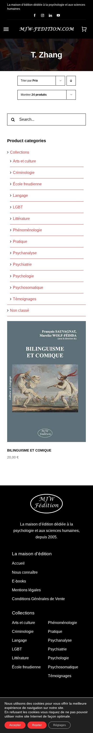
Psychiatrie (22, 264)
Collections (19, 152)
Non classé (19, 310)
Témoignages (24, 299)
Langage (20, 195)
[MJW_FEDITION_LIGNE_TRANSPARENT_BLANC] (46, 28)
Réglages (59, 725)
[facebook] (34, 15)
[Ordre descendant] (71, 81)
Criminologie (24, 173)
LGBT (18, 207)
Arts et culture (24, 161)
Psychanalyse (25, 253)
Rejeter (37, 725)
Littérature (21, 219)
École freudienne (27, 184)
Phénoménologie (27, 230)
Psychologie (23, 276)
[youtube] (58, 15)
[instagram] (42, 15)
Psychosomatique (28, 288)
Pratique (20, 241)
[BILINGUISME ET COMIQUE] (46, 381)
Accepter (15, 725)
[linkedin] (50, 15)
